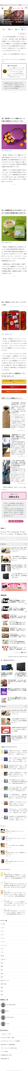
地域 (2, 977)
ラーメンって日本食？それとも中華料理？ (15, 845)
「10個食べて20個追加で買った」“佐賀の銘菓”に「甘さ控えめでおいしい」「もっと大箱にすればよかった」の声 (18, 774)
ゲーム (2, 934)
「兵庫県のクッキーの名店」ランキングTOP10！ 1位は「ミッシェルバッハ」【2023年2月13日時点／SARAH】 (18, 803)
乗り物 (2, 955)
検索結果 (19, 508)
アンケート (3, 826)
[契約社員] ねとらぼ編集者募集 (8, 1044)
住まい (2, 962)
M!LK (7, 1011)
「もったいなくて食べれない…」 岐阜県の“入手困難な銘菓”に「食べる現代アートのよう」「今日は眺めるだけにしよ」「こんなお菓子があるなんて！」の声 (18, 790)
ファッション (4, 945)
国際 (2, 973)
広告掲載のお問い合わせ (6, 1055)
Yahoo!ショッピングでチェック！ (14, 391)
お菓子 (3, 17)
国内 (2, 969)
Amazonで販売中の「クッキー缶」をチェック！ (15, 381)
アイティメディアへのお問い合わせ (9, 1048)
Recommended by (17, 652)
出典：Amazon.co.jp (23, 27)
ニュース (3, 941)
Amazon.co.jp (8, 150)
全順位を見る (14, 497)
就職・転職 (3, 984)
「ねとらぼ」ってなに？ (6, 1034)
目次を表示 (22, 33)
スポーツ (3, 938)
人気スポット (4, 959)
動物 (2, 966)
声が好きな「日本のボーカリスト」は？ (14, 831)
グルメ (2, 931)
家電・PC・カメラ (5, 980)
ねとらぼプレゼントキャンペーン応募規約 (10, 1041)
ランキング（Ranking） (8, 534)
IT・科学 (3, 924)
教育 (2, 987)
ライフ (2, 952)
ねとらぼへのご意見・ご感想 (7, 1037)
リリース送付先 (4, 1051)
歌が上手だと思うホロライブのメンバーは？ (15, 838)
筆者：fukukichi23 (12, 65)
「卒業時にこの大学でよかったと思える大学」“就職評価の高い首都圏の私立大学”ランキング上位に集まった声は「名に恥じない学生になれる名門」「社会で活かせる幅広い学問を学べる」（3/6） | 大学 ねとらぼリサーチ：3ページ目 (15, 887)
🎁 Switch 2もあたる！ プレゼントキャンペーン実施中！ (11, 5)
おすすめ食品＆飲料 (14, 532)
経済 (2, 991)
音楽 (2, 994)
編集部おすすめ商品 (22, 534)
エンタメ (3, 927)
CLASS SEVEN (9, 1017)
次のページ (18, 521)
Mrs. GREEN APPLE (11, 1004)
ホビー (2, 948)
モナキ (7, 1023)
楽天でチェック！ (15, 387)
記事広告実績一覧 (5, 1058)
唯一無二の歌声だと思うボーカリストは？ (15, 861)
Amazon (4, 532)
